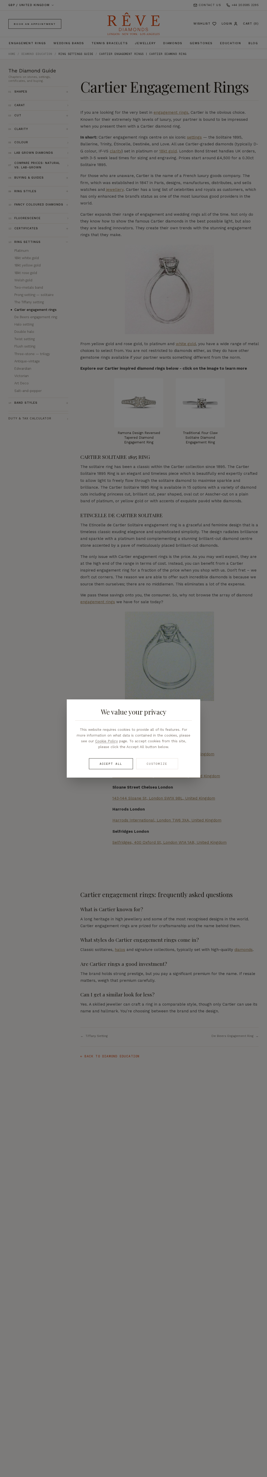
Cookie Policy (106, 741)
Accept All (111, 764)
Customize (157, 764)
